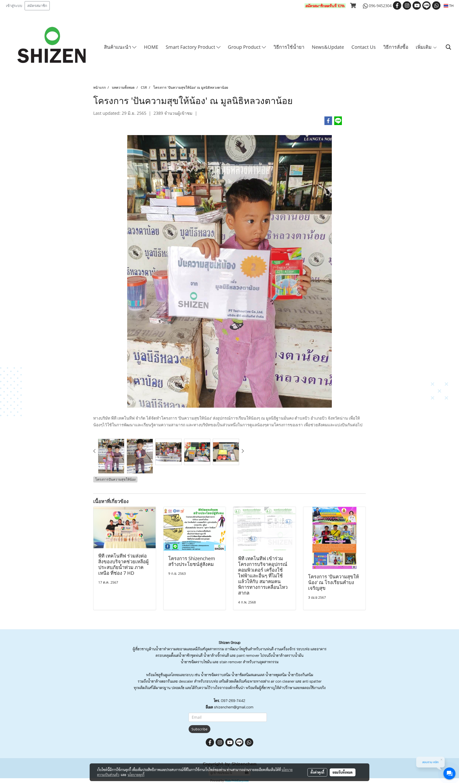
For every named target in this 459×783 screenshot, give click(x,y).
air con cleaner (283, 681)
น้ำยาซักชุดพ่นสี (190, 655)
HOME (151, 47)
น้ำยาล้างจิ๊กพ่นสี (216, 655)
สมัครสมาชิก (37, 6)
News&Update (328, 47)
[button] (448, 47)
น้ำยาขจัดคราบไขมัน (196, 662)
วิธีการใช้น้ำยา (288, 47)
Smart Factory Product (191, 47)
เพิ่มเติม (424, 47)
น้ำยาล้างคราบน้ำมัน (287, 655)
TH (451, 5)
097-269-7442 (233, 700)
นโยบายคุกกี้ (136, 774)
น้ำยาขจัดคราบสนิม (215, 675)
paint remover (248, 655)
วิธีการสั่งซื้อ (395, 47)
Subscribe (199, 729)
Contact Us (363, 47)
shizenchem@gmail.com (233, 707)
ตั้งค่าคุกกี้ (317, 772)
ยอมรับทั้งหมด (343, 772)
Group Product (245, 47)
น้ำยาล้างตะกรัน (160, 681)
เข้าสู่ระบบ (14, 6)
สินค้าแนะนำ (118, 47)
